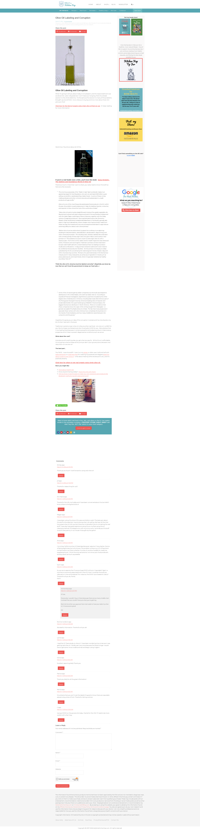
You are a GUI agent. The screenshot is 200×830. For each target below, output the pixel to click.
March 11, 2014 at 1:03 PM (65, 542)
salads (85, 352)
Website (58, 769)
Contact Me (115, 820)
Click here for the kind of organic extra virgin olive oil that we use (77, 106)
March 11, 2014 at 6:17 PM (64, 516)
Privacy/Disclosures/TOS (101, 820)
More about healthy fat (66, 370)
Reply (61, 475)
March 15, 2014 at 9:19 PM (65, 467)
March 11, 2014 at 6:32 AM (65, 691)
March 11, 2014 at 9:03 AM (65, 624)
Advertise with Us (70, 820)
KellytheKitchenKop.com (63, 805)
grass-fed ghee (73, 354)
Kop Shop (88, 820)
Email (57, 761)
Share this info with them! (87, 372)
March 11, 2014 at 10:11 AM (65, 567)
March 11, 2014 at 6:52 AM (65, 659)
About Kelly (59, 820)
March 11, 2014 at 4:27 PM (69, 590)
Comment (59, 732)
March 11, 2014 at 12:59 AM (65, 709)
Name (57, 752)
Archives (80, 820)
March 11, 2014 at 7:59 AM (65, 640)
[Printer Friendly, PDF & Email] (61, 405)
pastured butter (60, 354)
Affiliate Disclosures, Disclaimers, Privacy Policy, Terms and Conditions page (84, 807)
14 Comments (68, 21)
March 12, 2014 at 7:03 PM (65, 483)
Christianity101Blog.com (81, 805)
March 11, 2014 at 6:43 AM (65, 675)
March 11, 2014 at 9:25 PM (65, 499)
